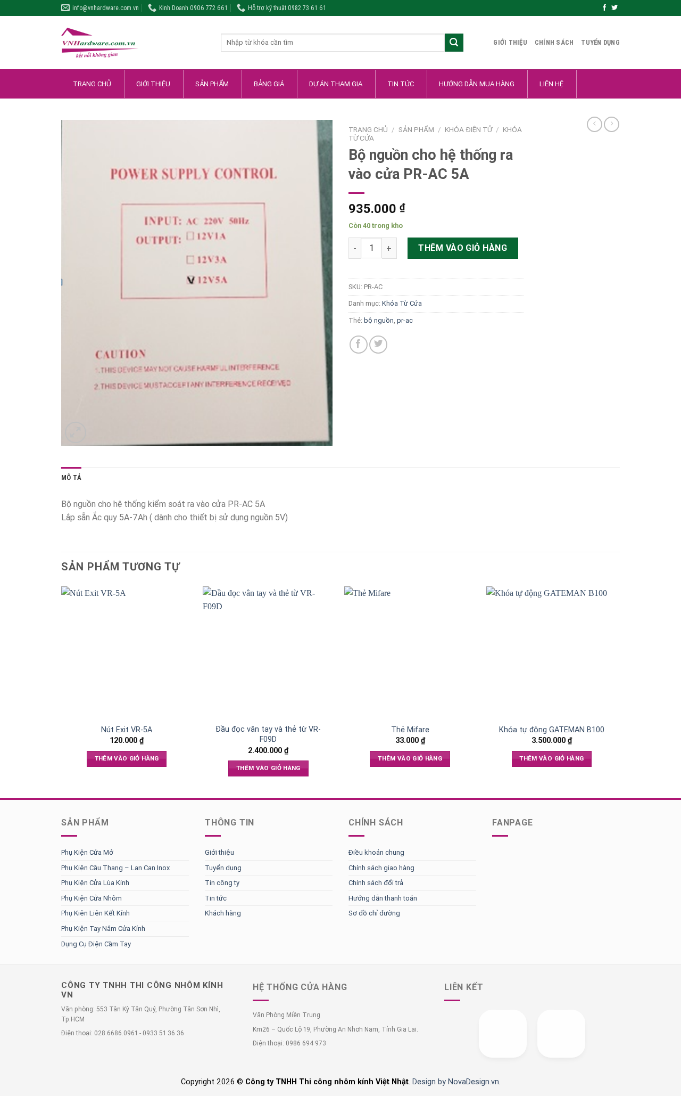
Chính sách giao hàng (381, 867)
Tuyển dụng (600, 42)
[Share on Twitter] (378, 345)
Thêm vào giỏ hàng (462, 248)
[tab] (71, 477)
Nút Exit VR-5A (126, 729)
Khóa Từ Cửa (402, 303)
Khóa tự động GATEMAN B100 (551, 729)
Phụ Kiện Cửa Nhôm (91, 898)
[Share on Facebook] (359, 345)
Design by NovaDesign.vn (455, 1081)
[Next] (617, 691)
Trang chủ (368, 129)
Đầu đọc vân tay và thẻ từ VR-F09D (268, 734)
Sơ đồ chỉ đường (374, 913)
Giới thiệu (510, 42)
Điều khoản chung (376, 852)
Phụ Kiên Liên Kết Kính (95, 913)
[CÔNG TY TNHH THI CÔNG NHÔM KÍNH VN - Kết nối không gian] (133, 43)
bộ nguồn (379, 320)
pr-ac (405, 320)
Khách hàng (223, 913)
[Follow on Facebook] (604, 8)
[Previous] (62, 691)
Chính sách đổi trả (375, 882)
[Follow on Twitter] (614, 8)
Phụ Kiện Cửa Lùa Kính (95, 882)
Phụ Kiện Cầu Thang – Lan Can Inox (115, 867)
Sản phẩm (416, 129)
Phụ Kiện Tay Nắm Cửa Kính (103, 928)
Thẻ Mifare (410, 729)
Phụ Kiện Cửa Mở (87, 852)
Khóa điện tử (468, 129)
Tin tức (216, 898)
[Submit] (454, 43)
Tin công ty (222, 882)
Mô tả (71, 477)
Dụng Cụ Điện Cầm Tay (96, 943)
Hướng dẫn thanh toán (382, 898)
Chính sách (554, 42)
